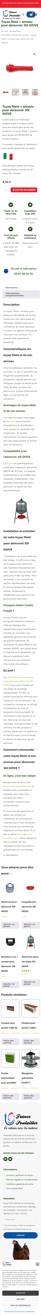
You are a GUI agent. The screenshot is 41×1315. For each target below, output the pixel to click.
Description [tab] (11, 287)
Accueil (4, 31)
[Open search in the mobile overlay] (23, 14)
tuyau (12, 421)
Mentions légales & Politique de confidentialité (19, 1311)
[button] (37, 1264)
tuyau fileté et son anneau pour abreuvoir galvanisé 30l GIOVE (18, 681)
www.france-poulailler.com (17, 786)
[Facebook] (5, 1159)
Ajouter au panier (24, 190)
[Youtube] (10, 1159)
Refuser (20, 1299)
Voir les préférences (20, 1305)
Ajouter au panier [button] (9, 925)
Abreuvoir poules (21, 35)
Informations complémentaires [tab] (14, 294)
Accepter (20, 1293)
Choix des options (8, 1041)
